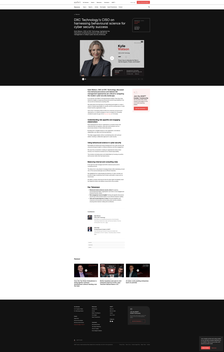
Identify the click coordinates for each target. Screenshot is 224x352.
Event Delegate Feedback (97, 330)
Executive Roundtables (78, 320)
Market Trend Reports (96, 313)
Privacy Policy (122, 344)
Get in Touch (112, 315)
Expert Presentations (112, 7)
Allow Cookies (205, 348)
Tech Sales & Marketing (96, 326)
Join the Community (140, 108)
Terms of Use (128, 344)
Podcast (120, 7)
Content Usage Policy (136, 344)
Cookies (148, 344)
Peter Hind (136, 29)
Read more (214, 348)
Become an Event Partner (79, 322)
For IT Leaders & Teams (78, 309)
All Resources (94, 309)
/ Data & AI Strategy (82, 279)
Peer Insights (103, 7)
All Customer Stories (96, 324)
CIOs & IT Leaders (95, 328)
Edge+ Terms (143, 344)
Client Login (132, 2)
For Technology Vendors (78, 311)
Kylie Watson (137, 27)
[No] (221, 337)
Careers (111, 313)
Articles (96, 7)
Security (136, 23)
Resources (77, 7)
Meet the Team (113, 311)
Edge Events (76, 318)
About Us (111, 309)
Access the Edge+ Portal (79, 324)
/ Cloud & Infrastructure (135, 279)
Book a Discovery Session (143, 2)
